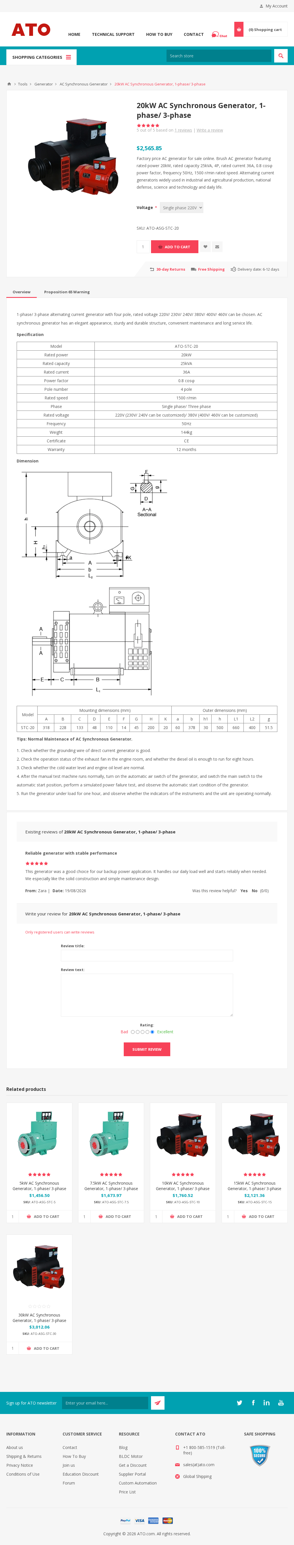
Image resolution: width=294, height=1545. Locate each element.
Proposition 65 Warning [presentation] (67, 291)
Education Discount (81, 1474)
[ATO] (9, 84)
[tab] (21, 292)
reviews (183, 130)
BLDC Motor (131, 1456)
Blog (123, 1447)
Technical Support (113, 34)
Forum (69, 1483)
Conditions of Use (23, 1474)
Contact (194, 34)
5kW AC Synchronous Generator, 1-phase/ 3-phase (39, 1185)
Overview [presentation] (21, 291)
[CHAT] (220, 34)
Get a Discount (133, 1465)
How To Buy (159, 34)
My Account (277, 6)
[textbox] (219, 56)
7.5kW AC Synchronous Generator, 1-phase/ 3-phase (111, 1185)
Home (74, 34)
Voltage (145, 207)
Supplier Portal (132, 1474)
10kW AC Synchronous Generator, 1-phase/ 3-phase (183, 1185)
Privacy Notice (19, 1465)
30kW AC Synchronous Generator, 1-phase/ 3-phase (39, 1317)
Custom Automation (138, 1483)
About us (14, 1447)
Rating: (147, 1025)
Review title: (73, 945)
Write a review (210, 130)
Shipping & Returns (24, 1456)
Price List (127, 1492)
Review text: (73, 969)
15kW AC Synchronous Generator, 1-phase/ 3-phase (254, 1185)
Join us (69, 1465)
